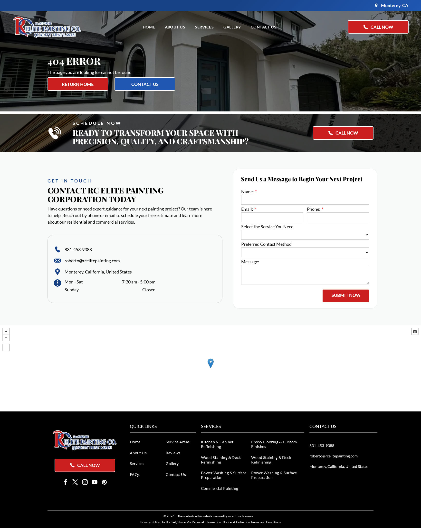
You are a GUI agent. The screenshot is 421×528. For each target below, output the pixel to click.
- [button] (6, 338)
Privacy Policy (150, 522)
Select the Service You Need (267, 226)
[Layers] (415, 331)
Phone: (313, 209)
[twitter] (75, 483)
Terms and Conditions (266, 522)
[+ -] (210, 368)
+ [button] (6, 331)
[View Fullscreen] (6, 347)
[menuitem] (149, 26)
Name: (247, 191)
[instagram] (85, 483)
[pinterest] (104, 483)
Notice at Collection (236, 522)
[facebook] (65, 483)
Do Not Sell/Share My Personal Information (191, 522)
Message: (250, 261)
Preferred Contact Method (266, 244)
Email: (247, 209)
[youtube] (94, 483)
